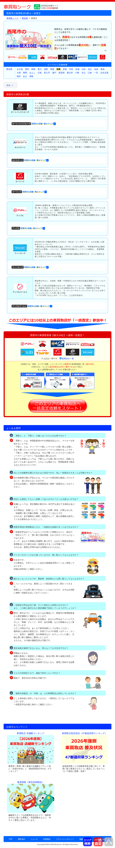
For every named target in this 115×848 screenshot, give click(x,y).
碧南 (65, 69)
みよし (32, 73)
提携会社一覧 (68, 358)
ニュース (34, 839)
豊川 (40, 69)
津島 (31, 76)
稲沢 (19, 76)
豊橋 (52, 69)
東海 (103, 69)
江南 (90, 73)
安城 (77, 69)
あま (25, 76)
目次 (9, 85)
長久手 (47, 73)
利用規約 (46, 839)
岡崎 (33, 69)
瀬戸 (54, 73)
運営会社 (21, 839)
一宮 (96, 73)
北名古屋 (104, 73)
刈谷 (84, 69)
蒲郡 (46, 69)
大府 (19, 73)
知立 (90, 69)
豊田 (27, 69)
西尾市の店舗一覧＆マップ (32, 124)
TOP (10, 839)
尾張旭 (62, 73)
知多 (96, 69)
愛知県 (9, 69)
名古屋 (20, 69)
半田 (71, 69)
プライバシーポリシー (65, 839)
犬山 (83, 73)
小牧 (77, 73)
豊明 (25, 73)
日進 (40, 73)
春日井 (70, 73)
